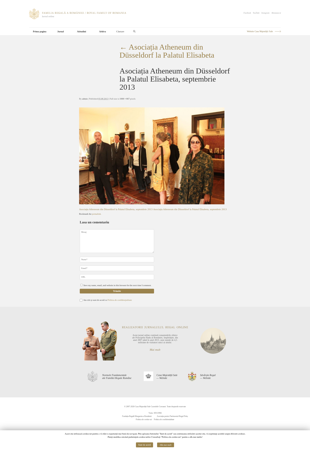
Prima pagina (39, 31)
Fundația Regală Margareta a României (137, 416)
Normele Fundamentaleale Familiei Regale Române (116, 376)
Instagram (265, 13)
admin (85, 99)
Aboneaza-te (276, 13)
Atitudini (81, 31)
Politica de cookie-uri (144, 419)
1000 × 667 (125, 99)
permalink (96, 214)
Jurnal (60, 31)
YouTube (256, 13)
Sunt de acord (144, 444)
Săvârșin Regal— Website (208, 376)
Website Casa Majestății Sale (260, 31)
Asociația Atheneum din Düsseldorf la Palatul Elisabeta (166, 51)
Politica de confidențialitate (120, 300)
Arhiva (102, 31)
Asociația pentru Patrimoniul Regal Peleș (172, 416)
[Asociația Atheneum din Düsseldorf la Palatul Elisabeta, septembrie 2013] (151, 203)
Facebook (247, 13)
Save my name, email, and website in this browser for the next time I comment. (117, 285)
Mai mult (155, 349)
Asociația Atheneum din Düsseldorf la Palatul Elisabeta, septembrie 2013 (116, 209)
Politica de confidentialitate (164, 419)
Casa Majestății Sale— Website (166, 376)
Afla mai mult (165, 444)
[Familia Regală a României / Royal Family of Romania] (77, 19)
